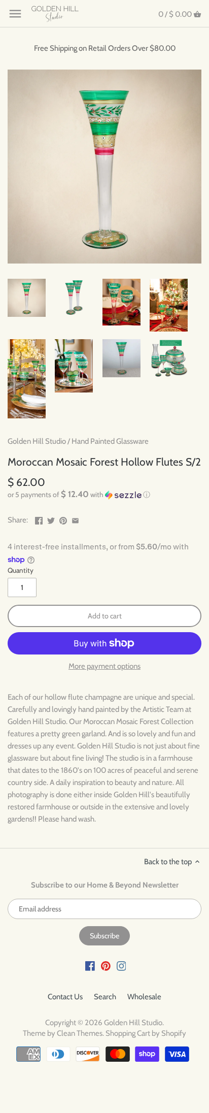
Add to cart (105, 615)
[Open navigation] (15, 13)
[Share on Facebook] (39, 518)
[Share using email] (75, 518)
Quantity (20, 570)
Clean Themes (79, 1033)
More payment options (104, 666)
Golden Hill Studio (37, 441)
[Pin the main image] (63, 518)
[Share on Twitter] (51, 518)
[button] (104, 494)
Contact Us (65, 996)
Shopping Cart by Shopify (146, 1033)
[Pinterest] (106, 965)
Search (105, 996)
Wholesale (144, 996)
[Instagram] (121, 965)
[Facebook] (90, 965)
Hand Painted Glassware (110, 441)
